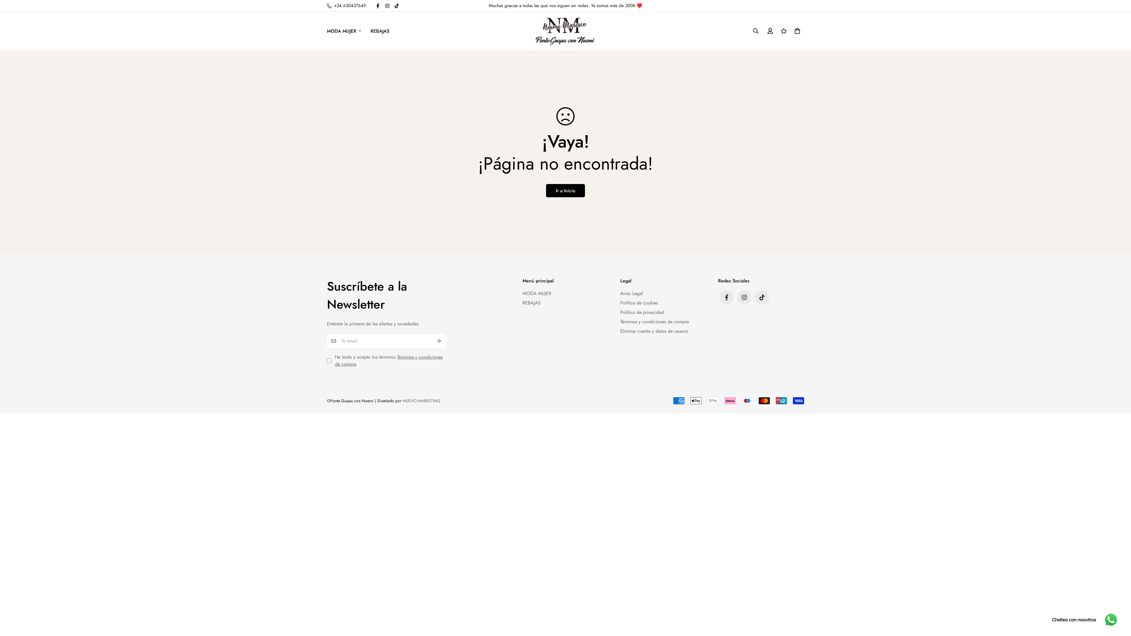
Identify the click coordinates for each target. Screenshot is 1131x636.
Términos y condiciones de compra (654, 321)
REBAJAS (380, 31)
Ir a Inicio (565, 190)
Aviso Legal (631, 293)
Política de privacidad (642, 312)
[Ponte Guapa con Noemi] (565, 31)
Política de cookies (639, 302)
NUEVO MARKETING (421, 401)
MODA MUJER (341, 31)
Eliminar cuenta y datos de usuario (654, 331)
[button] (796, 31)
